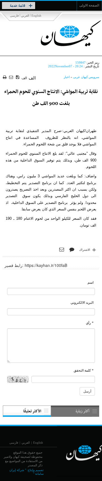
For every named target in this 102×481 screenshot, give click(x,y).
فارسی (14, 15)
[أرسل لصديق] (11, 77)
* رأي (90, 323)
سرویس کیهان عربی (86, 77)
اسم (91, 282)
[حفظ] (18, 77)
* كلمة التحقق (84, 370)
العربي (25, 15)
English (36, 15)
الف (24, 78)
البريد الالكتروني (82, 303)
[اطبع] (5, 77)
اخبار (67, 77)
